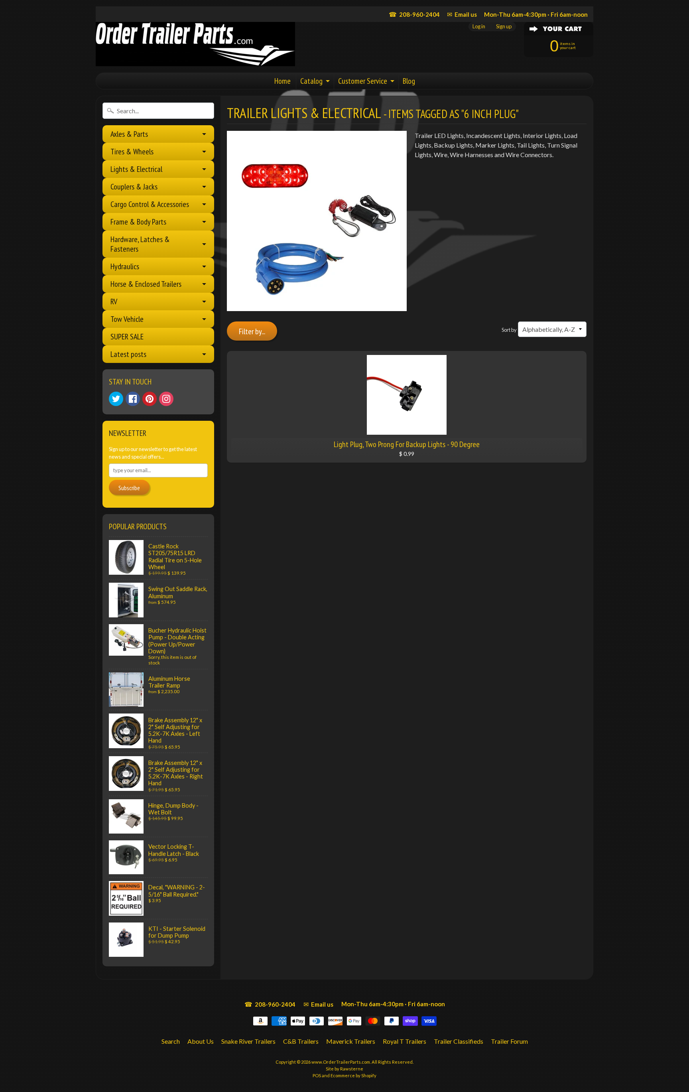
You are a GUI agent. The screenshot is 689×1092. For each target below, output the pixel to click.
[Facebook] (133, 399)
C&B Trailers (301, 1041)
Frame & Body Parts (138, 222)
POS (317, 1075)
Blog (409, 81)
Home (282, 81)
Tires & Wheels (132, 151)
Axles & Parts (129, 134)
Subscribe (129, 488)
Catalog (311, 81)
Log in (478, 26)
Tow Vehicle (127, 319)
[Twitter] (116, 399)
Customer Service (362, 81)
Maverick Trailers (350, 1041)
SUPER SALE (127, 336)
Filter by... (252, 331)
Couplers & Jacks (133, 186)
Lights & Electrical (136, 169)
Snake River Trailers (248, 1041)
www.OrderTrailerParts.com (340, 1061)
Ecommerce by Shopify (353, 1075)
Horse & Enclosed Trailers (145, 284)
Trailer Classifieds (458, 1041)
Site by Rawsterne (344, 1068)
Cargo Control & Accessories (149, 204)
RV (113, 301)
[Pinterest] (149, 399)
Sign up (504, 26)
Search (170, 1041)
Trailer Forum (509, 1041)
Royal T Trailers (404, 1041)
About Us (200, 1041)
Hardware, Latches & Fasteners (140, 244)
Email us (462, 14)
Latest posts (128, 354)
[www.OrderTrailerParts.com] (195, 44)
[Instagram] (166, 399)
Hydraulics (124, 266)
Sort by (509, 330)
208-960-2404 (414, 14)
